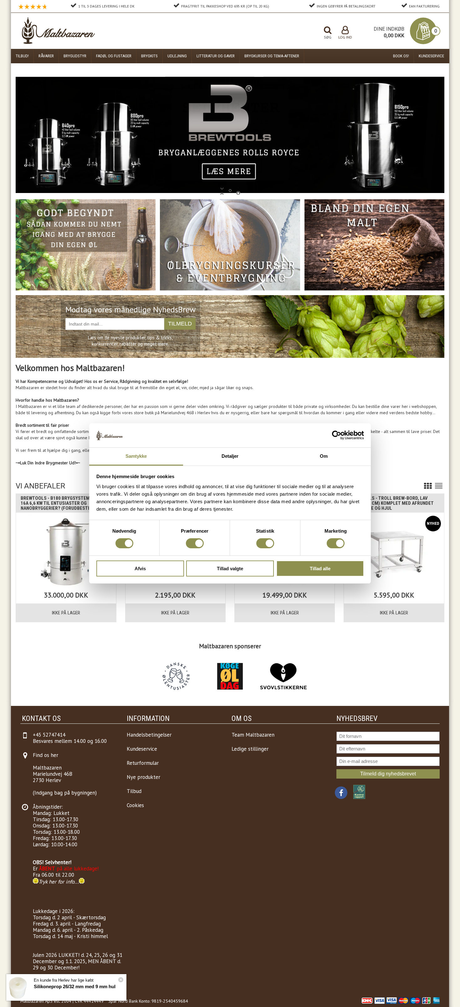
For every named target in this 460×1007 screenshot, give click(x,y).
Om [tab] (324, 456)
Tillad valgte (230, 568)
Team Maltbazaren (253, 734)
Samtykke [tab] (136, 456)
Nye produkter (143, 777)
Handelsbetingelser (149, 734)
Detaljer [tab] (230, 456)
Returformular (143, 762)
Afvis (140, 568)
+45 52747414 (49, 734)
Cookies (135, 805)
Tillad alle (320, 568)
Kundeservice (431, 56)
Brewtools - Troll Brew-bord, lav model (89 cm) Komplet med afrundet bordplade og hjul (391, 503)
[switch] (195, 543)
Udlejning (177, 56)
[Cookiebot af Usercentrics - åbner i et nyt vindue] (336, 435)
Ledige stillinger (250, 748)
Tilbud (134, 791)
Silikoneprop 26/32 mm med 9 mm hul (74, 986)
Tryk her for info (56, 881)
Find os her (45, 755)
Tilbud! (22, 56)
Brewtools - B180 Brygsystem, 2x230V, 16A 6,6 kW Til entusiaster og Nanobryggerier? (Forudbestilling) (64, 503)
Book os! (401, 56)
